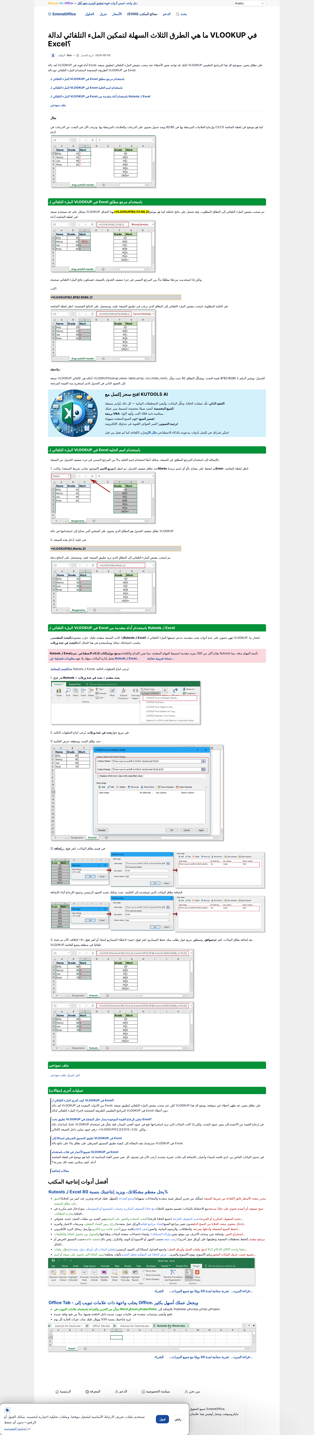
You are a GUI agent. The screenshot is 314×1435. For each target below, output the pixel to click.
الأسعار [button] (117, 14)
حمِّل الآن (152, 432)
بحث (183, 14)
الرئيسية (65, 1391)
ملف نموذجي (58, 105)
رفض (178, 1419)
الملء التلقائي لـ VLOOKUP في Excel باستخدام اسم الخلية (86, 87)
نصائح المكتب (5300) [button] (142, 14)
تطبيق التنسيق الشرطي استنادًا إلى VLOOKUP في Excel (87, 1138)
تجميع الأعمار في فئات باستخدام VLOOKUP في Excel (85, 1152)
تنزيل (103, 14)
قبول (162, 1419)
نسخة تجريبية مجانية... (160, 658)
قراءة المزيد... (240, 1291)
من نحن (194, 1391)
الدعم (166, 14)
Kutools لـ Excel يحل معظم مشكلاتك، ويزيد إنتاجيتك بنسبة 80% (108, 1191)
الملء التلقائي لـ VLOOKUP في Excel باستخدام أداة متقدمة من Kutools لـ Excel (100, 96)
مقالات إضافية (60, 1171)
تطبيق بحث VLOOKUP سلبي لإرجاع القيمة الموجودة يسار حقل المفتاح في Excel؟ (102, 1119)
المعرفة (95, 1391)
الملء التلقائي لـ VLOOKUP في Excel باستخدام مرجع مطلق (87, 79)
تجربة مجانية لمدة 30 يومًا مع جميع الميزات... (199, 1291)
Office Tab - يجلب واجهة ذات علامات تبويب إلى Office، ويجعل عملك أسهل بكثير (123, 1302)
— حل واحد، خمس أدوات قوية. (92, 3)
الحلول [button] (89, 14)
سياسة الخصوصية (158, 1391)
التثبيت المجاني (60, 669)
